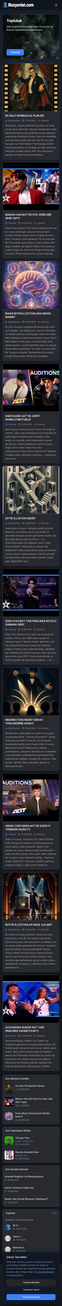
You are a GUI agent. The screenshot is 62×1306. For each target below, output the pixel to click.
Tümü (54, 1213)
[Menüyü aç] (56, 5)
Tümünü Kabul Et (31, 1297)
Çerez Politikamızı (45, 1272)
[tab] (22, 52)
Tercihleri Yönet (31, 1289)
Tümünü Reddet (31, 1282)
